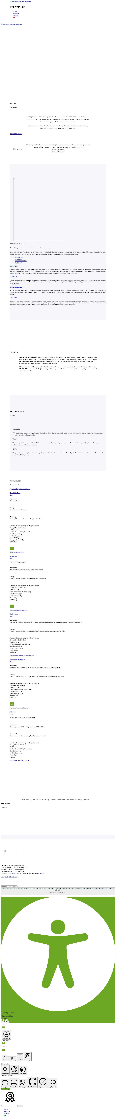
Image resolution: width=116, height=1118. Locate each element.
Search (20, 1106)
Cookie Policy (14, 877)
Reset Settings (5, 1089)
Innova (42, 873)
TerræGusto (15, 873)
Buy (12, 548)
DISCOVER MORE (16, 134)
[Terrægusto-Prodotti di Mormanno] (20, 1)
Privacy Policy (5, 877)
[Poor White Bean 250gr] (20, 489)
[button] (1, 896)
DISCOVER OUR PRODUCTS (19, 760)
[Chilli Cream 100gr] (18, 610)
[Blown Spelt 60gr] (17, 552)
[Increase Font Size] (3, 1020)
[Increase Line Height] (3, 1043)
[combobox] (58, 891)
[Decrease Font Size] (3, 1027)
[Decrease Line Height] (3, 1050)
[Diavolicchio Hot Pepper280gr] (22, 655)
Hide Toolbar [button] (4, 1021)
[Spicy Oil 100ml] (19, 708)
